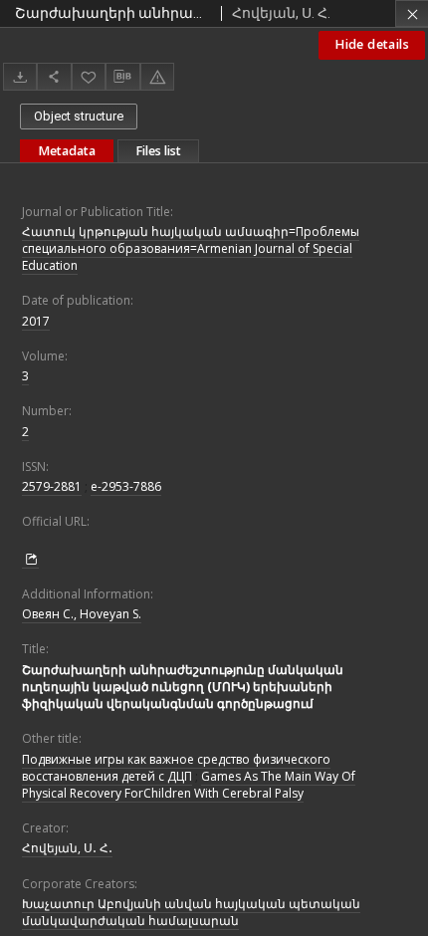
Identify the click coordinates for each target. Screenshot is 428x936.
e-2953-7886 (126, 486)
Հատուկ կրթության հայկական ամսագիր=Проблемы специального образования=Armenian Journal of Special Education (190, 248)
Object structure (78, 116)
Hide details (371, 44)
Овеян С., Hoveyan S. (81, 613)
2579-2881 (52, 486)
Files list (158, 150)
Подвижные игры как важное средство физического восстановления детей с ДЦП (176, 768)
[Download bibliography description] (122, 77)
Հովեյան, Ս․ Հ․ (67, 847)
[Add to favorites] (89, 76)
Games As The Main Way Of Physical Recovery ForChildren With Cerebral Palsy (188, 785)
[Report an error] (157, 76)
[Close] (411, 13)
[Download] (20, 76)
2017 (36, 321)
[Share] (54, 76)
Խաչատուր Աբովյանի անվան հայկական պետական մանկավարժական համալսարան (191, 912)
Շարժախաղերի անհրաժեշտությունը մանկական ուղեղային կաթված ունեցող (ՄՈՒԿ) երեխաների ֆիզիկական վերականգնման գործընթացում (182, 686)
